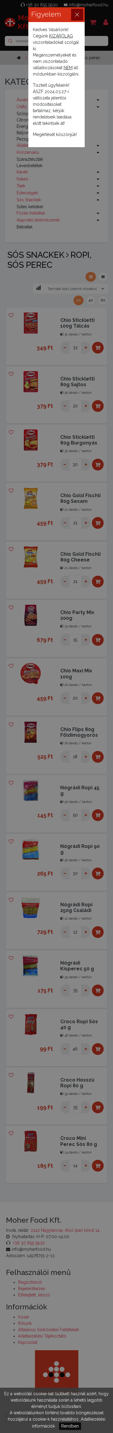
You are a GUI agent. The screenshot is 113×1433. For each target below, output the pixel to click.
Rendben (70, 1426)
